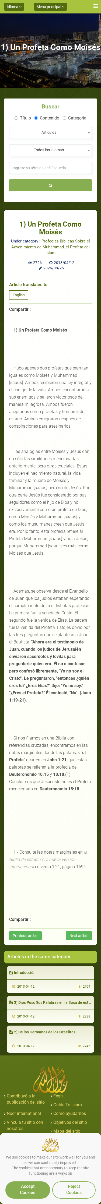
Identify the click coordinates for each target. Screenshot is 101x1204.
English (19, 295)
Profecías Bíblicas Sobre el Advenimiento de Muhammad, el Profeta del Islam (50, 247)
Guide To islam (67, 1104)
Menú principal (49, 7)
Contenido (49, 118)
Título (25, 118)
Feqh (58, 1096)
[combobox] (50, 133)
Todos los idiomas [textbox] (49, 150)
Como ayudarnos (69, 1113)
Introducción (25, 972)
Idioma (13, 7)
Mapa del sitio (66, 1131)
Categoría (77, 118)
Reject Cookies (74, 1189)
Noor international (24, 1113)
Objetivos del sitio (70, 1122)
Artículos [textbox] (48, 132)
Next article (78, 936)
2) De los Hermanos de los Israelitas (44, 1032)
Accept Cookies (27, 1189)
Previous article (25, 936)
